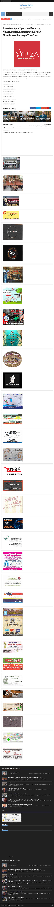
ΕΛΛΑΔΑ (39, 18)
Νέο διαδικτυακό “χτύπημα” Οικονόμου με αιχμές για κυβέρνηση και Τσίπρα (43, 119)
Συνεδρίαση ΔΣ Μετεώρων (13, 782)
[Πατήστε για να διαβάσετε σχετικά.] (13, 261)
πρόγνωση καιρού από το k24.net (12, 822)
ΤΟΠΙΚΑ (7, 24)
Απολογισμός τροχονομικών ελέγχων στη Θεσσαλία (17, 793)
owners (22, 905)
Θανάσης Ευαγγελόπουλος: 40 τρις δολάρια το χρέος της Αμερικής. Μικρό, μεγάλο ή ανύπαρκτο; (25, 799)
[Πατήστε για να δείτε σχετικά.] (11, 205)
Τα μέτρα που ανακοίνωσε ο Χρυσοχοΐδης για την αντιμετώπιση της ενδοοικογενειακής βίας (24, 777)
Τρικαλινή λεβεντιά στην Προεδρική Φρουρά (16, 897)
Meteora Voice (26, 5)
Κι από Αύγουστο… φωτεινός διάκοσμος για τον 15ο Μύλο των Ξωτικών (27, 119)
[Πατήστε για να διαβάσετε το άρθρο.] (13, 652)
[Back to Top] (52, 905)
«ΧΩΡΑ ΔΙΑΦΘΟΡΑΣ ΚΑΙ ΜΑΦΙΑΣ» (15, 886)
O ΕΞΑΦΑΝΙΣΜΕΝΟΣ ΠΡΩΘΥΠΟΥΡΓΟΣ (16, 788)
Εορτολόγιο (11, 856)
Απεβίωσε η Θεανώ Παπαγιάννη (13, 772)
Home (4, 24)
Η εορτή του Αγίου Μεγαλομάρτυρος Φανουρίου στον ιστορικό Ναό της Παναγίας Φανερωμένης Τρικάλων (10, 118)
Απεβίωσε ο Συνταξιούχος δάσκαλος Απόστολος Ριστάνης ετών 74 (20, 804)
